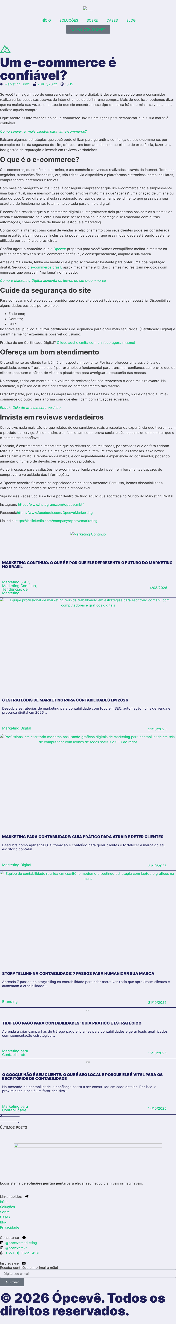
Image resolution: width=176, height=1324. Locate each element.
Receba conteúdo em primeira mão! (29, 1267)
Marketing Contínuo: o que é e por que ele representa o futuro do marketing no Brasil (87, 564)
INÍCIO (46, 20)
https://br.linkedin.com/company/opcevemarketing (56, 521)
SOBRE (92, 20)
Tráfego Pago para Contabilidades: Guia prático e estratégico (71, 1023)
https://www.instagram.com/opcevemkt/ (51, 504)
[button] (88, 1117)
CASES (112, 20)
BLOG (131, 20)
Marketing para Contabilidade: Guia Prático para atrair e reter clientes (82, 837)
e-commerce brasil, (46, 267)
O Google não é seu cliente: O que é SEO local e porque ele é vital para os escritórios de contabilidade (82, 1076)
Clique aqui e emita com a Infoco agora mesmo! (96, 342)
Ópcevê (59, 249)
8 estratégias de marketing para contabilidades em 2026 (65, 700)
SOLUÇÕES (68, 20)
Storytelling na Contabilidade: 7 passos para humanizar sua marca (78, 973)
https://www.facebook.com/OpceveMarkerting (55, 512)
